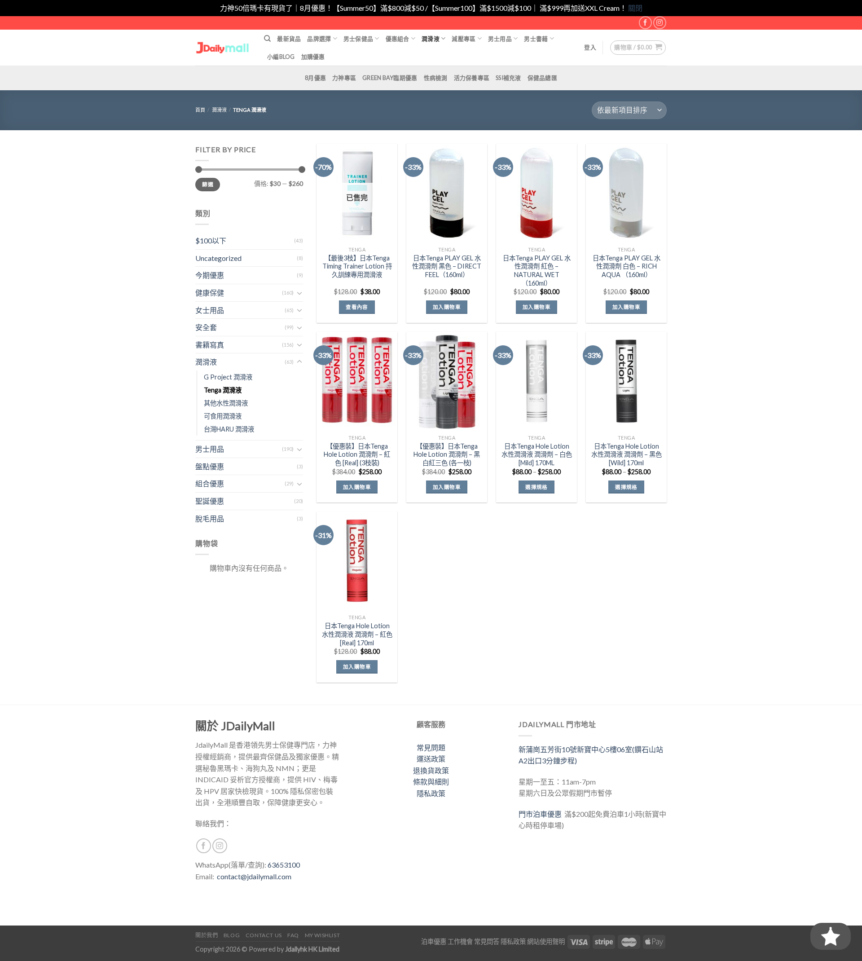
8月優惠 (315, 77)
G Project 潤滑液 (228, 377)
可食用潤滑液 (223, 416)
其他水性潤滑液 (226, 403)
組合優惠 (209, 483)
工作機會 (460, 941)
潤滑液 (431, 38)
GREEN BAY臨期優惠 (389, 77)
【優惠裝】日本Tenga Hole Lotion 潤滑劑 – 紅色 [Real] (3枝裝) (357, 454)
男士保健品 (358, 38)
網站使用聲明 (546, 941)
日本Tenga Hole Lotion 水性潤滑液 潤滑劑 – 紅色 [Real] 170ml (357, 634)
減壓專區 (463, 38)
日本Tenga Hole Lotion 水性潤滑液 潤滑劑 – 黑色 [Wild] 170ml (626, 454)
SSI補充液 (508, 77)
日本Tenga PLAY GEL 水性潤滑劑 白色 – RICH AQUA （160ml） (626, 266)
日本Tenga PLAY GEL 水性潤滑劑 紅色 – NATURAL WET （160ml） (537, 270)
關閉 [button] (635, 8)
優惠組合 (397, 38)
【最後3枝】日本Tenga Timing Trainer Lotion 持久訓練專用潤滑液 (357, 266)
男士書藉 (536, 38)
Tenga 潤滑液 (223, 390)
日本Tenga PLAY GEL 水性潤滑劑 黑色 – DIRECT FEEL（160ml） (446, 266)
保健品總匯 (542, 77)
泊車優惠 (433, 941)
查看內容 (357, 307)
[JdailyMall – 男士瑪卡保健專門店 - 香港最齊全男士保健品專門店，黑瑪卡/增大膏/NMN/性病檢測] (223, 47)
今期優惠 (209, 275)
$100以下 (210, 240)
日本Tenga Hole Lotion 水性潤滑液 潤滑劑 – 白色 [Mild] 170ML (536, 454)
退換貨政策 (431, 770)
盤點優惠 (209, 466)
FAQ (293, 935)
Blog (232, 935)
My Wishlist (322, 935)
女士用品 (209, 310)
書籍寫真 (209, 344)
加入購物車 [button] (447, 307)
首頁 (200, 110)
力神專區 (344, 77)
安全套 (206, 327)
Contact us (264, 935)
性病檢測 (436, 77)
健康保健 (209, 292)
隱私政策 (431, 793)
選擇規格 (536, 487)
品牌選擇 (319, 38)
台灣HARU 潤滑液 (229, 429)
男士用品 (500, 38)
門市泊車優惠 (541, 814)
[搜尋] (267, 38)
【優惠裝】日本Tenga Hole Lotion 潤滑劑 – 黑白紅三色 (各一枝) (446, 454)
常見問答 (486, 941)
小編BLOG (281, 56)
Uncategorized (218, 258)
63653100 (284, 864)
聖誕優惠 (209, 501)
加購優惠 (313, 56)
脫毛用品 (209, 518)
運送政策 (431, 758)
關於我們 (206, 935)
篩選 (207, 184)
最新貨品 (289, 38)
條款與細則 (431, 781)
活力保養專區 (472, 77)
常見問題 (431, 747)
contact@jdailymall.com (254, 876)
